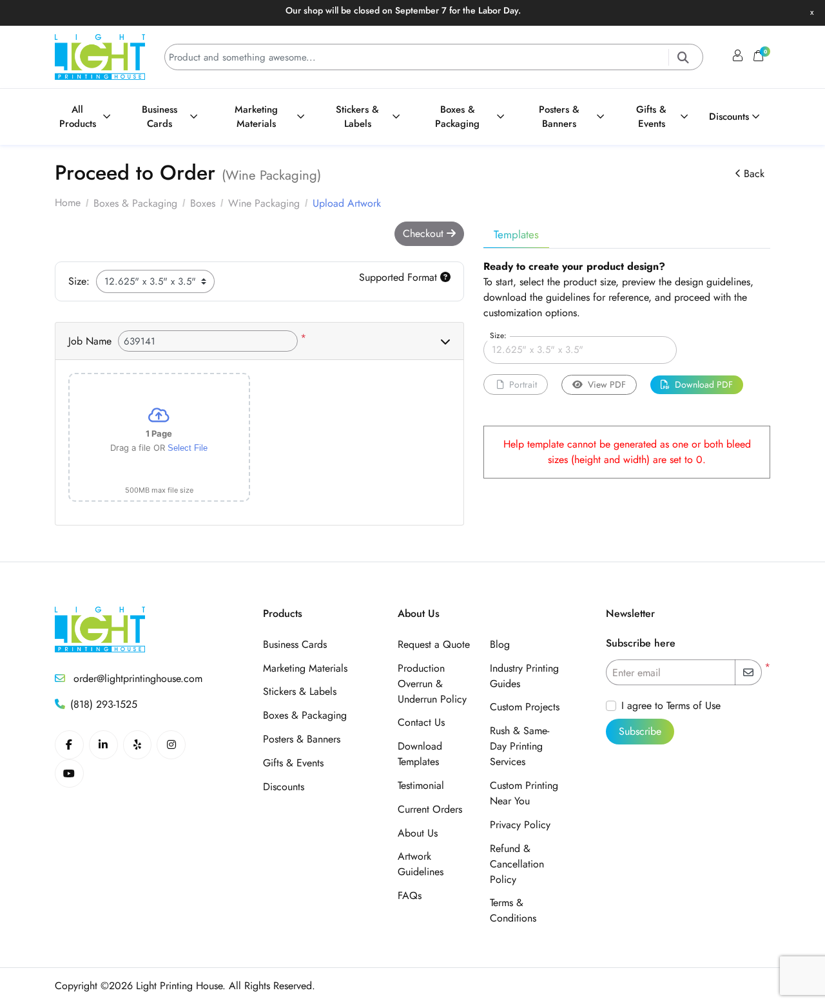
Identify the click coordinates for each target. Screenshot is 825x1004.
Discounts (283, 786)
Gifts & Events (293, 762)
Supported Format (399, 277)
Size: (79, 281)
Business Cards (295, 644)
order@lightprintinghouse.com (136, 678)
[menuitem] (88, 117)
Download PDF (704, 384)
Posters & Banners (301, 739)
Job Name (90, 341)
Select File (188, 448)
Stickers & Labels (299, 691)
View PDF (607, 384)
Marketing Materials (305, 668)
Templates (516, 234)
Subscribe (640, 731)
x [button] (811, 12)
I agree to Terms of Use (671, 705)
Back (754, 173)
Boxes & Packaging (305, 715)
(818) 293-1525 (103, 704)
